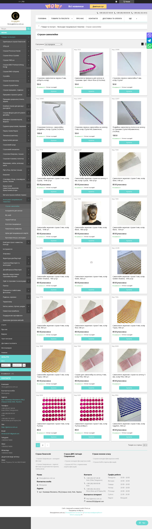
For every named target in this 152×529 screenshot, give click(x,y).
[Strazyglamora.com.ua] (15, 17)
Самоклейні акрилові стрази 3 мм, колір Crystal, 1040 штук (53, 179)
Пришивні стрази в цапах (12, 95)
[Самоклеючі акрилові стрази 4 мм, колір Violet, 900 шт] (91, 262)
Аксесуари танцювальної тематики (12, 200)
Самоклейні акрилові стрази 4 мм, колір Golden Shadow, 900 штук (53, 277)
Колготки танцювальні (13, 224)
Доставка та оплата (9, 343)
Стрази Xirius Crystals (11, 55)
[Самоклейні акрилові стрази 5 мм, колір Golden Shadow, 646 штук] (129, 262)
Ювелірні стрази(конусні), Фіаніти (12, 120)
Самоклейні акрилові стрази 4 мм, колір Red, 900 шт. (53, 327)
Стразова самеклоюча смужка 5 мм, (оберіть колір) (51, 79)
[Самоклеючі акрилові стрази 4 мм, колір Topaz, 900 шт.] (129, 311)
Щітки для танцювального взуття (16, 233)
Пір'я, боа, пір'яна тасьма (12, 170)
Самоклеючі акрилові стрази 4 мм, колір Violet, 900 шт (91, 277)
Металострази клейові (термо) (14, 195)
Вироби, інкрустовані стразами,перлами (11, 275)
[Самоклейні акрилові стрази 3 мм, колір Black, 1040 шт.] (53, 213)
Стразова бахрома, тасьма (13, 154)
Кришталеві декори (10, 140)
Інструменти (7, 249)
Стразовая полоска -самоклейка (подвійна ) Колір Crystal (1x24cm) (50, 128)
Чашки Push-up (10, 220)
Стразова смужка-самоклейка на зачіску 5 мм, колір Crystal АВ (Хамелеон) (91, 128)
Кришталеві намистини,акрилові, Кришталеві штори (11, 188)
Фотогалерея (6, 348)
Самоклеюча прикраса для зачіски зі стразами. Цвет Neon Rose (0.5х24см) (90, 79)
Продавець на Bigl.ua (76, 510)
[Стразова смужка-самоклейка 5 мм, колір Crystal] (129, 64)
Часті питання (6, 339)
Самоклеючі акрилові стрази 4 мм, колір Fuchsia (53, 425)
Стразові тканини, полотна (13, 159)
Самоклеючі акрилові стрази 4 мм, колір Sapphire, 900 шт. (129, 425)
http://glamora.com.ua (9, 427)
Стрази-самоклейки (12, 206)
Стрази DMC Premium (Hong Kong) (13, 66)
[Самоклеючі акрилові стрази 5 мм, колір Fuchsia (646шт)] (91, 409)
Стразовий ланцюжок (11, 149)
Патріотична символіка (13, 229)
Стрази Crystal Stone (10, 85)
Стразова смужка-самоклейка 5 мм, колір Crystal (127, 79)
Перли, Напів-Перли (10, 131)
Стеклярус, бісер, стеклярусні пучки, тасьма (14, 180)
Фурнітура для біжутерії (12, 258)
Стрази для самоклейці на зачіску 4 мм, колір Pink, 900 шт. (91, 376)
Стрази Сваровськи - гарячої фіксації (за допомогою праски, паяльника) (47, 466)
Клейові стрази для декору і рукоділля (13, 107)
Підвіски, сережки (9, 297)
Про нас (4, 329)
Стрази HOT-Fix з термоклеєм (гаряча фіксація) (75, 465)
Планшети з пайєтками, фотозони (12, 291)
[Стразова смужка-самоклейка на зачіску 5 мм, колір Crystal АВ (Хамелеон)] (91, 113)
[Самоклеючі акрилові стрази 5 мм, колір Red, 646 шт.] (91, 311)
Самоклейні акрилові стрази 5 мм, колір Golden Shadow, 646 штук (129, 277)
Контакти (93, 18)
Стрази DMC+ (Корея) (11, 71)
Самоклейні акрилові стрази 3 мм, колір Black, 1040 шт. (53, 228)
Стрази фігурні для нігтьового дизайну (14, 114)
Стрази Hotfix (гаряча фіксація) (104, 462)
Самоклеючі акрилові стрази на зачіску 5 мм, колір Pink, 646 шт (129, 376)
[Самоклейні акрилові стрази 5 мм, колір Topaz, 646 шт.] (53, 360)
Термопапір (7, 302)
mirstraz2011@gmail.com (10, 434)
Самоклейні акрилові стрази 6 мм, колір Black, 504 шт (129, 228)
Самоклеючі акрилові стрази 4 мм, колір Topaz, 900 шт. (129, 327)
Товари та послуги (8, 37)
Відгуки (4, 334)
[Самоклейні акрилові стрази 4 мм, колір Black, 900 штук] (91, 213)
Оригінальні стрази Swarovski (14, 42)
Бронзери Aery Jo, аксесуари (15, 238)
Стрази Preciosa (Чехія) (11, 51)
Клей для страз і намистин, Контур (13, 243)
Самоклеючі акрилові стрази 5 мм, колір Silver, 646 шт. (129, 179)
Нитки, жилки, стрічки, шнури (14, 306)
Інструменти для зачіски (13, 211)
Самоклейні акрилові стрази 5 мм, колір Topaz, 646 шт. (53, 376)
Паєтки (5, 286)
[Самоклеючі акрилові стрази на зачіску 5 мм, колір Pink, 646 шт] (129, 360)
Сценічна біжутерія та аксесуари (11, 264)
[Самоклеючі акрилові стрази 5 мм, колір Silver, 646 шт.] (129, 164)
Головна (42, 18)
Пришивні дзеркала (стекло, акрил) (13, 100)
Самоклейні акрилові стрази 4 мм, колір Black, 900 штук (91, 228)
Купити (53, 91)
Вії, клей (8, 215)
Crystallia (6, 76)
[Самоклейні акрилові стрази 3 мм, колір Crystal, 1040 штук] (53, 164)
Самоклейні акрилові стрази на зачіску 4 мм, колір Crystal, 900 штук (91, 179)
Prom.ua (87, 508)
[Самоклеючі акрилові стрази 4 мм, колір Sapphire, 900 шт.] (129, 409)
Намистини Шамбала (11, 311)
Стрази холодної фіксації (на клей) (77, 461)
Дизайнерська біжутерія (12, 270)
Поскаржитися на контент (74, 512)
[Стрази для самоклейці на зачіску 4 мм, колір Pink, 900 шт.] (91, 360)
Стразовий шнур (9, 145)
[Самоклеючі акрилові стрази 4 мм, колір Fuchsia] (53, 409)
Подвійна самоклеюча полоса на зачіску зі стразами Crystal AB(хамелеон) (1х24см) (129, 129)
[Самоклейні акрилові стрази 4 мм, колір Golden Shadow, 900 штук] (53, 262)
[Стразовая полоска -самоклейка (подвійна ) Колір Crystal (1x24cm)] (53, 113)
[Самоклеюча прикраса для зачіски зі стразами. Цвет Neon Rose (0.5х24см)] (91, 64)
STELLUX (6, 46)
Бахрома (6, 175)
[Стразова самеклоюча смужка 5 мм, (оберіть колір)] (53, 64)
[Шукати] (28, 28)
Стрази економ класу (11, 81)
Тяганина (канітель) (10, 135)
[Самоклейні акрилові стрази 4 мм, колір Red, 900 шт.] (53, 311)
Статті (3, 325)
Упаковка (6, 254)
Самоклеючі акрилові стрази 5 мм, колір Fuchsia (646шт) (91, 425)
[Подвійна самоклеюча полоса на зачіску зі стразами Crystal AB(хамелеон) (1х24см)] (129, 113)
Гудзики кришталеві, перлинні (14, 126)
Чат (143, 523)
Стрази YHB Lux (8, 60)
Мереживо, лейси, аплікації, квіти (13, 164)
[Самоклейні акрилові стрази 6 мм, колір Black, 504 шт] (129, 213)
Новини (4, 352)
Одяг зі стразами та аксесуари (14, 281)
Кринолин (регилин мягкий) (13, 320)
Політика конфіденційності (93, 512)
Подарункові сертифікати (12, 315)
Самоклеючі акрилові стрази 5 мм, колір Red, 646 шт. (91, 327)
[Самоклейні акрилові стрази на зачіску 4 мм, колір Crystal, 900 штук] (91, 164)
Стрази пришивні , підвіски (13, 90)
